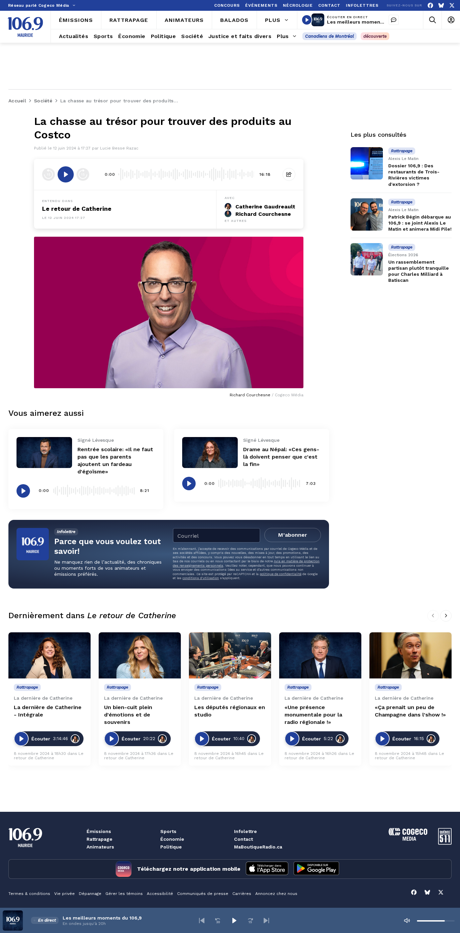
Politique (171, 846)
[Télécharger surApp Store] (267, 869)
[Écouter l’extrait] (66, 174)
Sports (168, 831)
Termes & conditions (29, 893)
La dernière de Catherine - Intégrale (47, 711)
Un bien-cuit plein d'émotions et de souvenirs (128, 714)
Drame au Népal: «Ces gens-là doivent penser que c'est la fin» (281, 456)
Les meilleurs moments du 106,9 (366, 22)
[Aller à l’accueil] (25, 27)
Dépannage (90, 893)
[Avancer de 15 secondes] (82, 174)
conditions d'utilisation (201, 578)
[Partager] (289, 174)
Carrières (241, 893)
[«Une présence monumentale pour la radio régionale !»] (320, 655)
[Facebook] (430, 5)
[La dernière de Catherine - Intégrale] (49, 655)
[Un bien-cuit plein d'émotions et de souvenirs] (140, 655)
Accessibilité (160, 893)
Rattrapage (99, 839)
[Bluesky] (441, 5)
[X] (452, 5)
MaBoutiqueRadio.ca (258, 846)
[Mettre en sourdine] (407, 920)
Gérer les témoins (124, 893)
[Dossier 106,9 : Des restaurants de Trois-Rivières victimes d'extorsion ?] (367, 163)
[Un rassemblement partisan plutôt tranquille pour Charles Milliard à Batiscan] (367, 259)
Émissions (99, 831)
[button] (201, 920)
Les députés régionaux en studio (229, 711)
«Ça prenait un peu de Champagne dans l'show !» (410, 711)
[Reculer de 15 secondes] (48, 174)
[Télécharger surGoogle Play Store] (316, 869)
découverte (375, 36)
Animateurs (100, 846)
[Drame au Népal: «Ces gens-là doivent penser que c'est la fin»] (210, 452)
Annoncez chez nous (276, 893)
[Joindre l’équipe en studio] (394, 20)
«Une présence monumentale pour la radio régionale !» (313, 714)
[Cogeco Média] (408, 839)
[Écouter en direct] (306, 19)
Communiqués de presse (202, 893)
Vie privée (64, 893)
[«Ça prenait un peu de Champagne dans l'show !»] (410, 655)
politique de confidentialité (280, 574)
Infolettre (245, 831)
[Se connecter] (450, 20)
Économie (172, 839)
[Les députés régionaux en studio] (230, 655)
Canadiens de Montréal (329, 36)
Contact (243, 839)
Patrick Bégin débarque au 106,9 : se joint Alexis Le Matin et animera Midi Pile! (420, 223)
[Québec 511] (445, 843)
